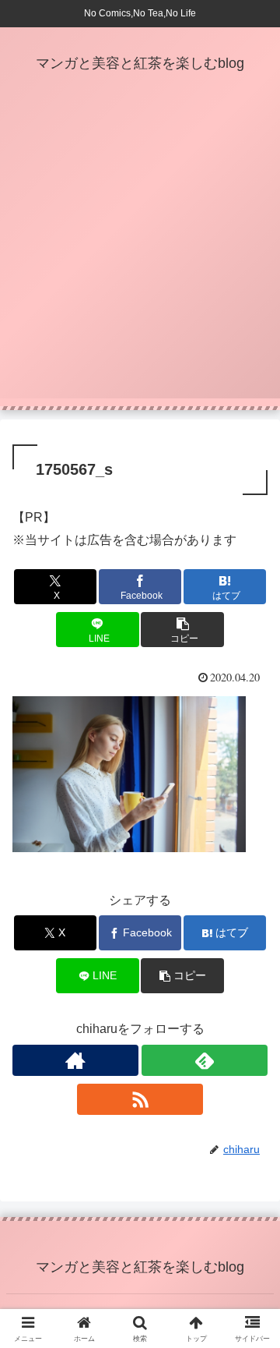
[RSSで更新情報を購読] (140, 1099)
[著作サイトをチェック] (75, 1060)
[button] (182, 629)
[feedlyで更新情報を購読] (205, 1060)
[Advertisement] (140, 258)
